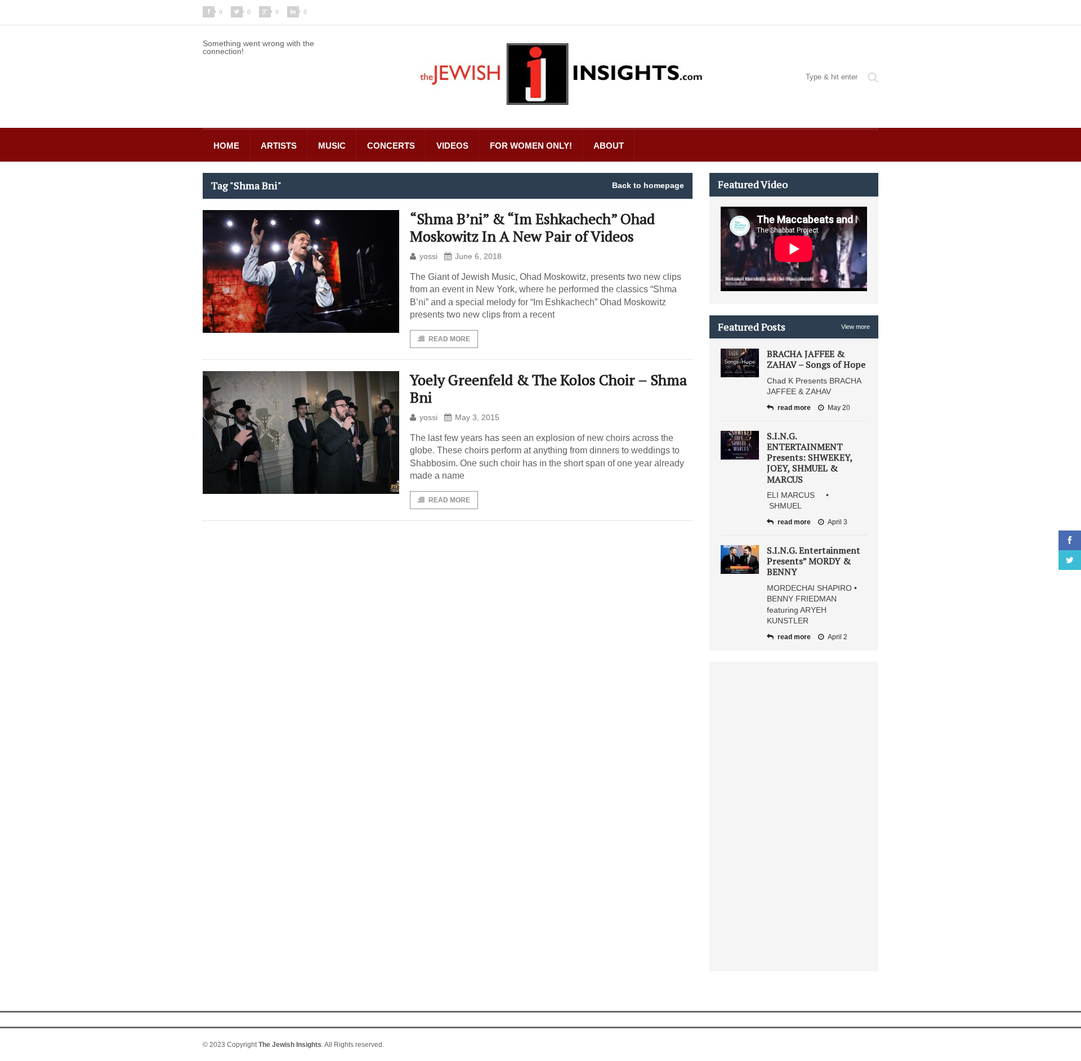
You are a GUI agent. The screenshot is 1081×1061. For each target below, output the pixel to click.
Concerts (391, 145)
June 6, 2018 (478, 256)
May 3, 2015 (477, 417)
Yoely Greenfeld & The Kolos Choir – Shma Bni (548, 388)
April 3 (837, 522)
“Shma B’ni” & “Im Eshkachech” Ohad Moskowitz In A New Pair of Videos (532, 227)
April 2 (837, 637)
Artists (279, 145)
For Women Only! (531, 145)
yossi (428, 256)
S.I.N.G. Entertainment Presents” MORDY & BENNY (813, 561)
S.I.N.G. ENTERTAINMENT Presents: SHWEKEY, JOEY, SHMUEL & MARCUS (809, 457)
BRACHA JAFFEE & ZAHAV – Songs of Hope (816, 359)
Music (332, 145)
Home (226, 145)
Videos (452, 145)
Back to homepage (648, 185)
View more (855, 326)
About (608, 145)
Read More (449, 339)
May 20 (839, 407)
